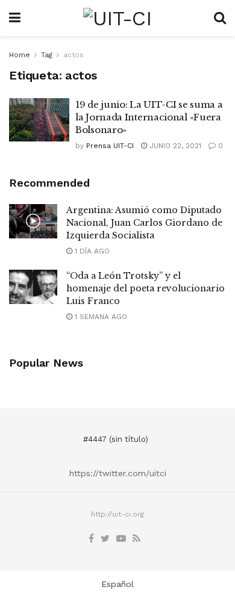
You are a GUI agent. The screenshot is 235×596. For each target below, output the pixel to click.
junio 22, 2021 (174, 145)
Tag (46, 55)
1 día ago (91, 251)
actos (73, 55)
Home (19, 55)
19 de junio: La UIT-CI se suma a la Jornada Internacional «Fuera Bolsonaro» (148, 117)
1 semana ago (99, 316)
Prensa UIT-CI (110, 145)
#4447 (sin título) (115, 439)
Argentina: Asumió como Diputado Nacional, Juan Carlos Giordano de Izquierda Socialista (144, 223)
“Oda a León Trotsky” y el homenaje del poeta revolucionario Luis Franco (145, 288)
